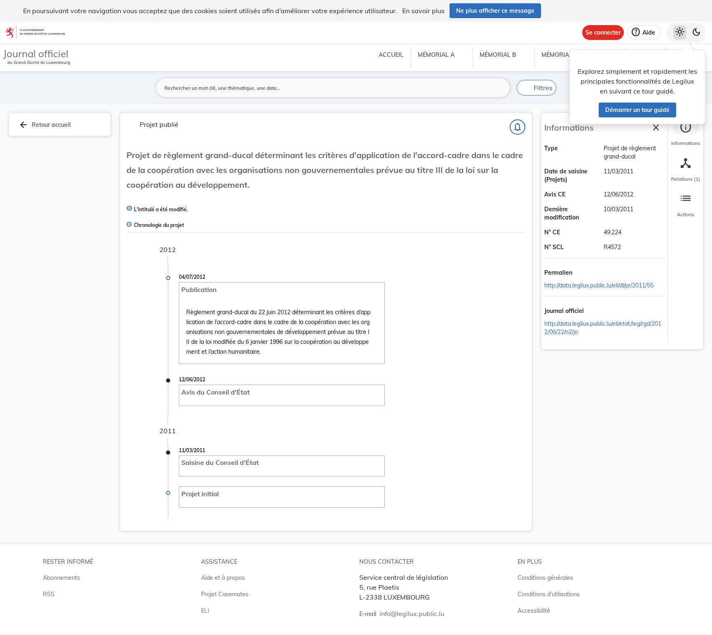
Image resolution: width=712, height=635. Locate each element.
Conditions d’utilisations (549, 594)
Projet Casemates (224, 594)
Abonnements (61, 577)
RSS (48, 594)
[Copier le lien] (584, 273)
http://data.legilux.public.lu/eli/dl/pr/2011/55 (598, 285)
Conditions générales (545, 577)
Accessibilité (534, 610)
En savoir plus (423, 11)
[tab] (685, 133)
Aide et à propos (223, 577)
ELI (205, 610)
